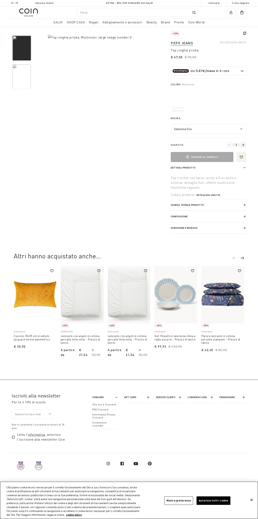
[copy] (244, 33)
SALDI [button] (58, 22)
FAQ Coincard (100, 409)
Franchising (227, 397)
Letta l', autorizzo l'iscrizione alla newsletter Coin (41, 437)
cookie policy (74, 514)
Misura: (176, 118)
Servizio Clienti (44, 2)
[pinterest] (149, 463)
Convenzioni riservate (99, 424)
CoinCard (98, 397)
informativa (36, 435)
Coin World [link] (196, 22)
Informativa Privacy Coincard (103, 416)
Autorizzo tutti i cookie (213, 500)
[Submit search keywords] (194, 12)
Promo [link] (179, 22)
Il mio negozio (240, 2)
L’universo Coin (197, 397)
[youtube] (135, 463)
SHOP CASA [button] (76, 22)
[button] (236, 258)
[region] (129, 500)
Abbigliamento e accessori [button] (122, 22)
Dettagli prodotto (183, 167)
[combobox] (137, 12)
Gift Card (130, 397)
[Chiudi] (251, 499)
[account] (231, 12)
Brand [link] (165, 22)
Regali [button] (93, 22)
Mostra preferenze (178, 500)
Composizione (179, 216)
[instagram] (108, 463)
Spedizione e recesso (184, 227)
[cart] (241, 12)
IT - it (14, 2)
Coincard (214, 2)
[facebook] (122, 463)
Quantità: (177, 144)
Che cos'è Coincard (104, 404)
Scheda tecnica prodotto (187, 204)
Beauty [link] (151, 22)
